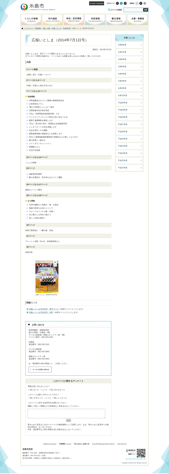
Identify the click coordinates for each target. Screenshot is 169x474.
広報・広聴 (46, 28)
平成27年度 (122, 124)
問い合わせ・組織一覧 (81, 444)
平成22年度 (122, 160)
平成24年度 (122, 146)
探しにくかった (60, 398)
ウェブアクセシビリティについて (103, 444)
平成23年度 (122, 153)
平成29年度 (122, 110)
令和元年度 (122, 95)
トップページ (28, 28)
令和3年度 (122, 81)
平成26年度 (66, 28)
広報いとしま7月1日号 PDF (41, 312)
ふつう (45, 390)
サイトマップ (121, 444)
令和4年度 (122, 74)
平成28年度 (122, 117)
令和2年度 (122, 88)
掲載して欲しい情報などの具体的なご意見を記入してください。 (54, 406)
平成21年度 (122, 168)
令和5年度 (122, 67)
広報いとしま (56, 28)
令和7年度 (122, 52)
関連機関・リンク (65, 444)
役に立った (34, 390)
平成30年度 (122, 103)
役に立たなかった (57, 390)
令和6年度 (122, 59)
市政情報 (38, 28)
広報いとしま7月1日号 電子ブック (44, 309)
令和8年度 (122, 45)
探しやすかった (36, 398)
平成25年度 (122, 139)
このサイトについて (49, 444)
